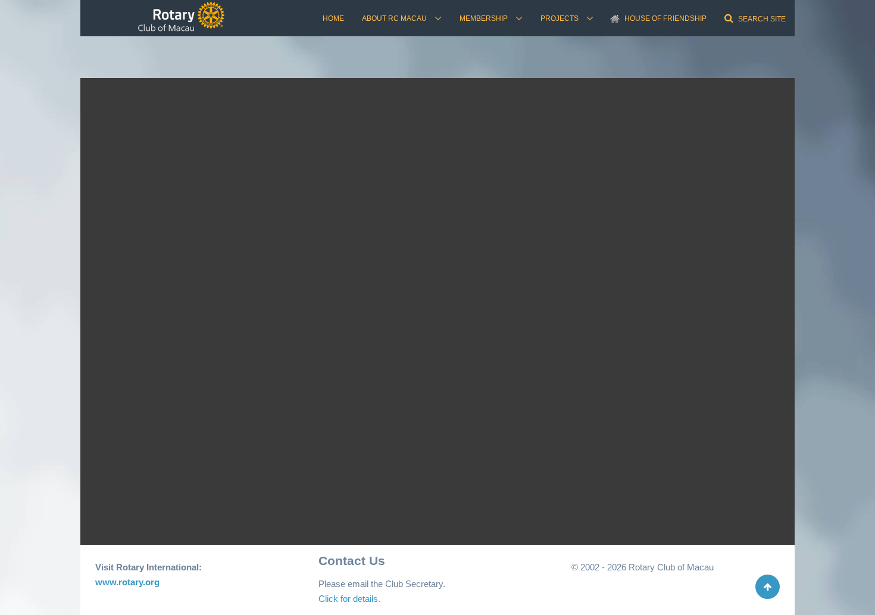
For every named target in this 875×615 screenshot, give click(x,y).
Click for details (348, 599)
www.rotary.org (127, 582)
